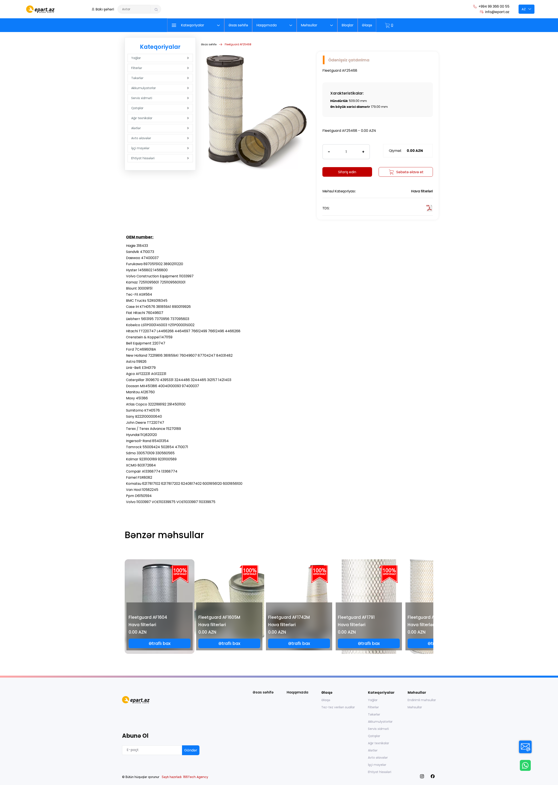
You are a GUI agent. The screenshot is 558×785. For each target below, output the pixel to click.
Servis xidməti (141, 98)
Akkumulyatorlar (143, 88)
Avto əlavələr (141, 138)
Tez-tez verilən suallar (338, 707)
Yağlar (136, 58)
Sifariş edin (347, 172)
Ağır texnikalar (141, 118)
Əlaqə (325, 700)
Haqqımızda (297, 692)
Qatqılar (137, 108)
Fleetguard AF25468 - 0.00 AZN (349, 130)
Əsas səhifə (208, 44)
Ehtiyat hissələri (143, 158)
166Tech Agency (195, 777)
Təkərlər (137, 78)
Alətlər (136, 128)
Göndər (190, 750)
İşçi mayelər (140, 148)
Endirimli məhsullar (422, 700)
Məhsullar (415, 707)
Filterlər (136, 68)
